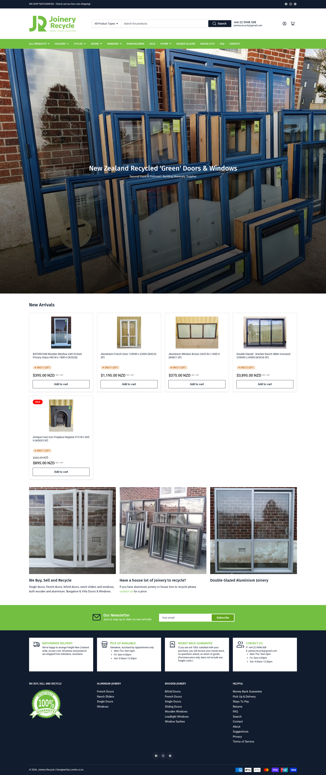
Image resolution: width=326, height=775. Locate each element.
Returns (237, 706)
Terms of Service (243, 741)
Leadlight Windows (177, 716)
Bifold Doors (173, 691)
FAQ (222, 43)
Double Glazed (185, 43)
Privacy (237, 736)
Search (222, 23)
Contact (234, 43)
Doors (95, 43)
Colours (60, 43)
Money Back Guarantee (247, 691)
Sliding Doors (173, 706)
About (236, 726)
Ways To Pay (241, 701)
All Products (37, 43)
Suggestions (240, 731)
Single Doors (105, 701)
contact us (126, 591)
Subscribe (223, 617)
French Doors (105, 691)
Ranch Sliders (105, 696)
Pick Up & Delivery (244, 696)
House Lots (207, 43)
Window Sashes (175, 721)
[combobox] (176, 24)
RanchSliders (135, 43)
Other (164, 43)
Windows (112, 43)
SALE (152, 43)
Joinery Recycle (46, 769)
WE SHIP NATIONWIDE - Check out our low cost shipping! (59, 3)
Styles (78, 43)
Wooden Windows (176, 711)
